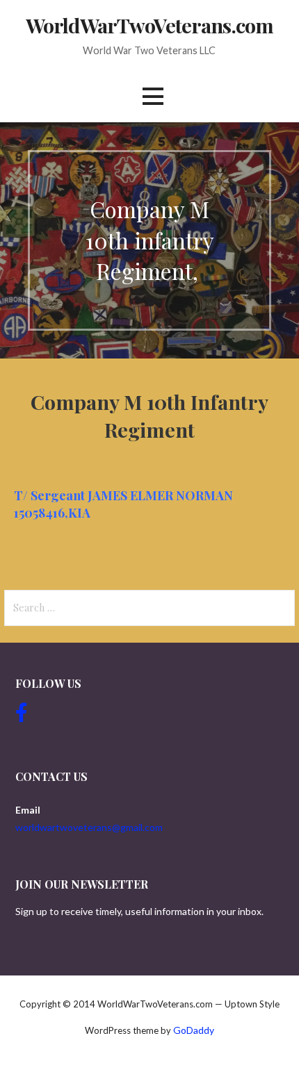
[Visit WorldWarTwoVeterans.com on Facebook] (21, 716)
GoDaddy (193, 1030)
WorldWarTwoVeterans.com (149, 25)
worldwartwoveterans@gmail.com (89, 827)
